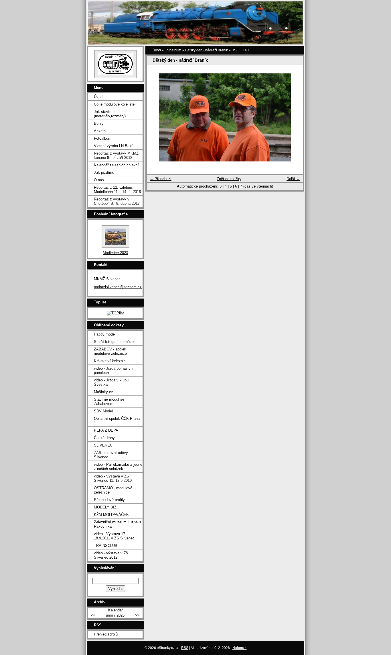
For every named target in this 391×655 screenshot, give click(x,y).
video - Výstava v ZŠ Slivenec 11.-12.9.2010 (113, 478)
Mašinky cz (103, 392)
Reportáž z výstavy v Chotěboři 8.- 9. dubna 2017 (117, 201)
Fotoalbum (173, 50)
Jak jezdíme (104, 172)
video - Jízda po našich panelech (113, 370)
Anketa (100, 131)
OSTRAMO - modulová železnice (113, 490)
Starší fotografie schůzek (115, 342)
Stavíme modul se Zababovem (109, 401)
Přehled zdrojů (106, 634)
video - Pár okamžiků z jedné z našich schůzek (118, 466)
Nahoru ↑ (239, 648)
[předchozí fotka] (156, 117)
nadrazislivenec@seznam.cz (118, 287)
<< (93, 615)
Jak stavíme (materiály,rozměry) (110, 114)
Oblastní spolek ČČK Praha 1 (117, 420)
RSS (184, 648)
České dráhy (104, 438)
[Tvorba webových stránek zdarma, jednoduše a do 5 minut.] (177, 648)
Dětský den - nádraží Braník (206, 50)
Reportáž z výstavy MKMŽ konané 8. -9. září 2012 (116, 155)
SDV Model (103, 411)
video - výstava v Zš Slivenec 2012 (111, 555)
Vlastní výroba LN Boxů (113, 146)
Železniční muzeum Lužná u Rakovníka (117, 524)
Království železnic (110, 361)
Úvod (157, 50)
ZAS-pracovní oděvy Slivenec (111, 455)
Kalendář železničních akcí (116, 165)
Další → (293, 179)
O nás (99, 180)
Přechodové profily (109, 500)
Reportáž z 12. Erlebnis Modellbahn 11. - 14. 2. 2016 (117, 189)
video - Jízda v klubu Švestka (111, 382)
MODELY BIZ (105, 507)
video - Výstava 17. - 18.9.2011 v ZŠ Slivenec (114, 536)
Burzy (99, 123)
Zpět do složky (229, 179)
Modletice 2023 (115, 253)
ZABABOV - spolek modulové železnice (110, 351)
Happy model (105, 334)
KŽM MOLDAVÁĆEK (111, 514)
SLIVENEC (103, 445)
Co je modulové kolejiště (114, 104)
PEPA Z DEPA (106, 430)
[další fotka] (293, 117)
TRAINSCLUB (105, 545)
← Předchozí (160, 179)
